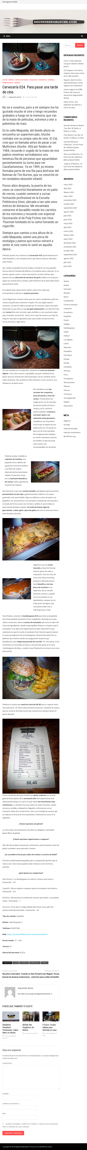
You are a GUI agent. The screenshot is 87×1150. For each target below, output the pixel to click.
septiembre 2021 (70, 254)
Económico (43, 80)
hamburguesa (35, 963)
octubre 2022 (69, 204)
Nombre (6, 1094)
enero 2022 (68, 239)
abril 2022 (67, 227)
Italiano (67, 335)
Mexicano (67, 347)
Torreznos (68, 394)
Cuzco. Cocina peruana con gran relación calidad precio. (73, 64)
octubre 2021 (69, 250)
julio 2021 (67, 262)
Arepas (66, 285)
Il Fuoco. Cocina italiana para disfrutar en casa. (50, 1027)
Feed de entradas (71, 428)
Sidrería (67, 386)
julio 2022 (67, 215)
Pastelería (68, 367)
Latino (66, 343)
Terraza (17, 83)
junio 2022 (68, 219)
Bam (50, 1147)
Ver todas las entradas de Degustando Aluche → (35, 994)
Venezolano (68, 406)
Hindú (66, 332)
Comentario (7, 1063)
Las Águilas (68, 339)
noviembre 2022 (70, 200)
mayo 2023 (68, 184)
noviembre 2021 (70, 247)
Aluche (4, 80)
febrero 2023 (69, 192)
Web (4, 1113)
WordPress (43, 1147)
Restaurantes (69, 382)
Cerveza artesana (21, 80)
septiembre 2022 (70, 208)
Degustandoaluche (22, 1147)
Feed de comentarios (72, 432)
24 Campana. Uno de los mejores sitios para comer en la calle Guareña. (74, 73)
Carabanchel (68, 300)
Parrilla (66, 363)
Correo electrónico (11, 1104)
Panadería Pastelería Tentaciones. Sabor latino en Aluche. (10, 1029)
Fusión (66, 320)
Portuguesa (68, 378)
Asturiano (67, 289)
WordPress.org (70, 436)
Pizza (66, 374)
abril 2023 (67, 188)
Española (51, 80)
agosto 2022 (69, 212)
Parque (66, 359)
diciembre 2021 (70, 243)
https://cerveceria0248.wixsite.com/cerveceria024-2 (27, 934)
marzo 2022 (68, 231)
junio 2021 (68, 266)
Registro (67, 421)
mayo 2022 (68, 223)
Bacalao (67, 293)
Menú (8, 36)
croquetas (33, 80)
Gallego (67, 324)
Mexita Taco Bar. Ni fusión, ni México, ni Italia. (74, 128)
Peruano (67, 370)
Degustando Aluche (15, 97)
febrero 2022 (69, 235)
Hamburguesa (7, 83)
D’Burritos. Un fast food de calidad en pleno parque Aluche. (73, 147)
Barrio (11, 80)
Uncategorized (69, 398)
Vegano (67, 402)
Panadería (68, 351)
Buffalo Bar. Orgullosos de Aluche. (28, 1027)
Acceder (67, 424)
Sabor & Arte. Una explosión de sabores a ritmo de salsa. (73, 105)
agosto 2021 (69, 258)
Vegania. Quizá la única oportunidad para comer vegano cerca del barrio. (73, 83)
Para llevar (68, 355)
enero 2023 (68, 196)
